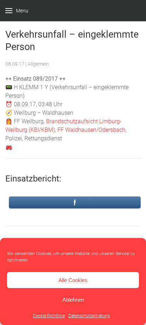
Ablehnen (73, 300)
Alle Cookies (73, 280)
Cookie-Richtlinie (49, 315)
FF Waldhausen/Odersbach (91, 129)
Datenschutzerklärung (89, 315)
